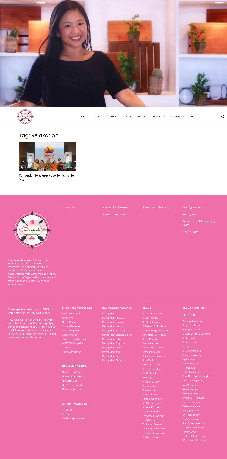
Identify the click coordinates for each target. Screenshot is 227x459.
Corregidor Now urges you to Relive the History (47, 177)
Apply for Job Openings (115, 207)
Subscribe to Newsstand (156, 207)
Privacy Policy (190, 214)
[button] (222, 116)
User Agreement (192, 207)
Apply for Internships (114, 214)
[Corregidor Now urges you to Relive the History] (47, 156)
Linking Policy (190, 231)
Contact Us (68, 207)
